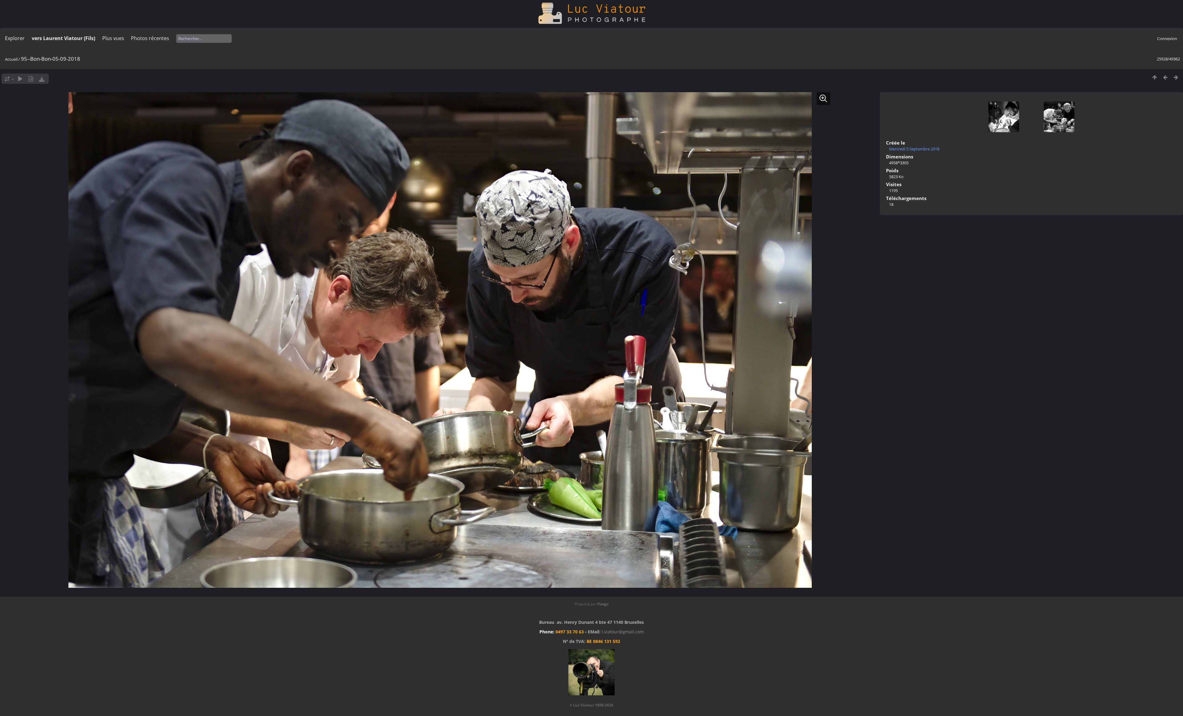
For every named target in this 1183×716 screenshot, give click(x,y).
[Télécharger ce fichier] (41, 78)
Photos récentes (150, 38)
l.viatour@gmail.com (623, 632)
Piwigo (602, 604)
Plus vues (113, 38)
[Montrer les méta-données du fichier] (31, 78)
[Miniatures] (1154, 77)
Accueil (11, 59)
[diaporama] (20, 78)
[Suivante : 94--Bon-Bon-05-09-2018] (1176, 77)
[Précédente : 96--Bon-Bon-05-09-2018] (1165, 77)
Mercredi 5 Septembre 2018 (914, 149)
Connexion (1167, 38)
